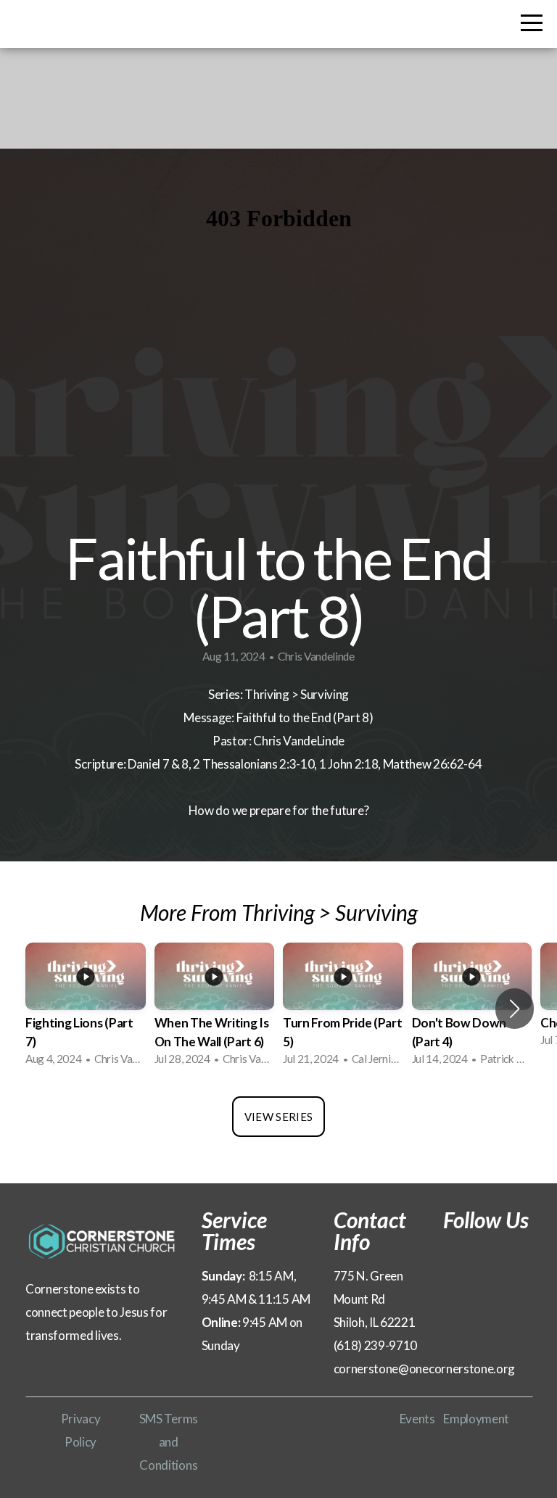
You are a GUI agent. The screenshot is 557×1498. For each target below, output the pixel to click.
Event (414, 1418)
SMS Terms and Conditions (168, 1442)
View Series (278, 1116)
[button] (514, 1009)
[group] (85, 1008)
